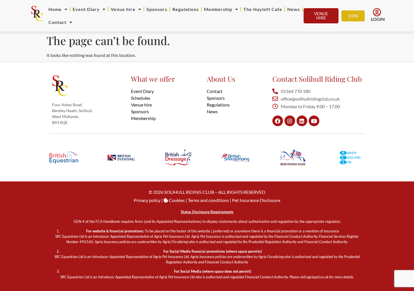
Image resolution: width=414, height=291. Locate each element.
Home (55, 9)
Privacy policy (147, 200)
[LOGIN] (377, 12)
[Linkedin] (302, 120)
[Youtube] (314, 120)
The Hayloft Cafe (262, 9)
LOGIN (378, 19)
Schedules (140, 98)
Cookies (176, 200)
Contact (57, 22)
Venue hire (123, 9)
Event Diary (86, 9)
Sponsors (156, 9)
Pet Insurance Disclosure (256, 200)
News (293, 9)
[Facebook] (277, 120)
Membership (218, 9)
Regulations (185, 9)
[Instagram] (289, 120)
